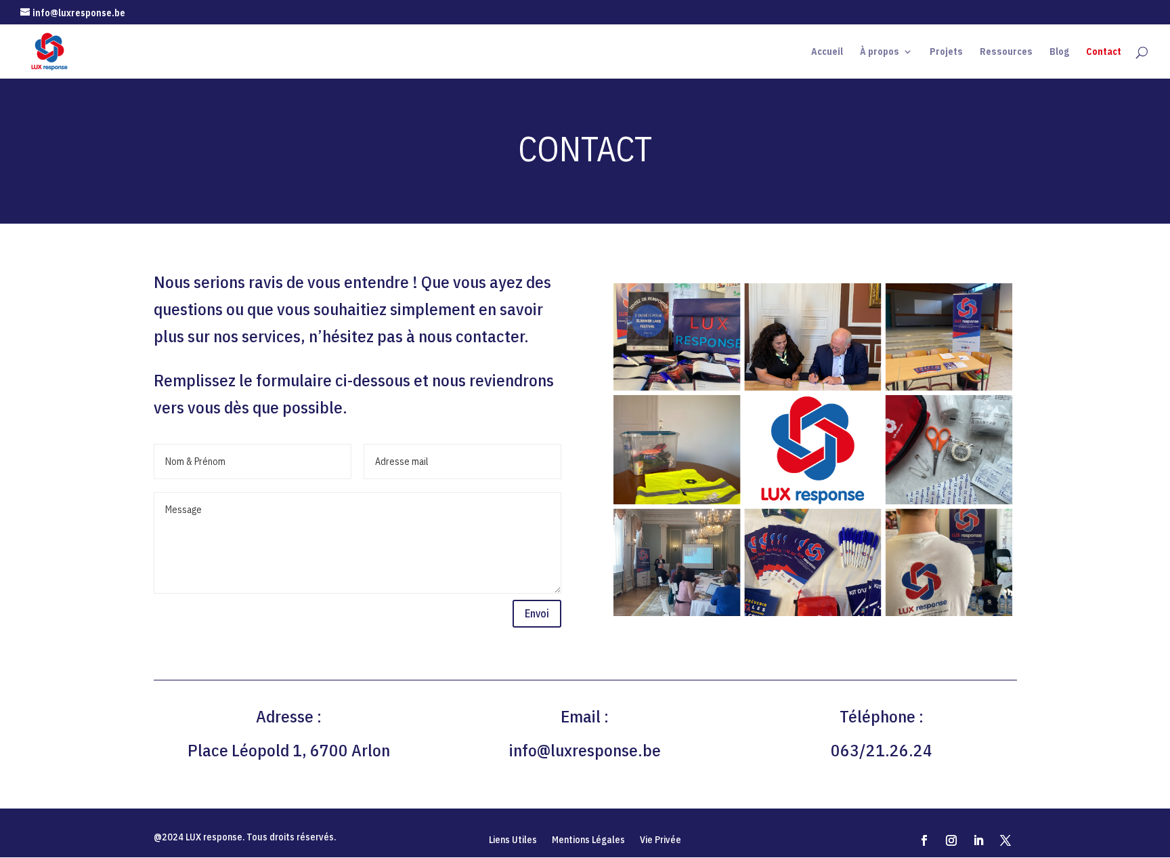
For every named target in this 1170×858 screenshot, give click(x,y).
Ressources (1006, 52)
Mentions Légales (588, 840)
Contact (1103, 52)
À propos (879, 52)
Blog (1059, 52)
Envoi (537, 613)
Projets (946, 52)
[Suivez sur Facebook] (924, 840)
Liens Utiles (513, 840)
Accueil (827, 52)
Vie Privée (660, 840)
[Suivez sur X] (1005, 840)
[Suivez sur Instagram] (951, 840)
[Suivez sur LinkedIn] (978, 840)
